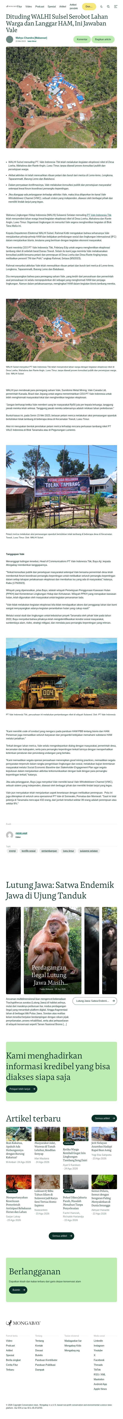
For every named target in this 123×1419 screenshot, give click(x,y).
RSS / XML (100, 1374)
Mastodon (99, 1379)
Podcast (39, 6)
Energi (12, 851)
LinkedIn (98, 1341)
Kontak (39, 1345)
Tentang (39, 1341)
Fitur (19, 6)
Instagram (99, 1345)
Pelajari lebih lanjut (20, 1089)
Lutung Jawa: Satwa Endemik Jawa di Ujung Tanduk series (96, 1001)
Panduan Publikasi (45, 1365)
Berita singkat (13, 1360)
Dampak (39, 1369)
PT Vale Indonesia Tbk (99, 215)
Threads (98, 1365)
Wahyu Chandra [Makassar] (31, 38)
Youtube (98, 1350)
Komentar (82, 39)
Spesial (52, 6)
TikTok (97, 1369)
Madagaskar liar (73, 1341)
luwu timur (32, 41)
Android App (100, 1384)
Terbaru (10, 1369)
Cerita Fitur (12, 1365)
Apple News (100, 1389)
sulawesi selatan (89, 851)
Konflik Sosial (29, 851)
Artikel (62, 6)
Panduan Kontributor (46, 1360)
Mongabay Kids (72, 1345)
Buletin (16, 1290)
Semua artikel (102, 1118)
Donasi (89, 6)
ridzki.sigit (21, 833)
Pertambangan (49, 851)
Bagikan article (103, 39)
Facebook (99, 1360)
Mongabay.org (72, 1350)
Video (29, 6)
